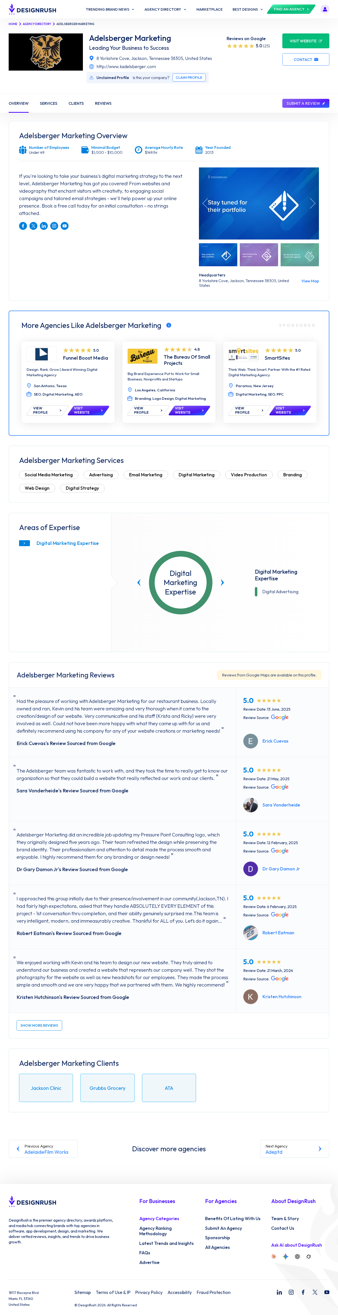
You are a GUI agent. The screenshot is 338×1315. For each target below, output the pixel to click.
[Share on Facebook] (23, 226)
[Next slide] (222, 582)
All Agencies (217, 1247)
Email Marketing (145, 475)
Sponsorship (217, 1237)
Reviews (103, 103)
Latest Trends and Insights (166, 1243)
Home (13, 24)
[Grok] (308, 1256)
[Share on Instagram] (54, 226)
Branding (292, 475)
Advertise (149, 1262)
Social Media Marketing (49, 475)
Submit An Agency (223, 1228)
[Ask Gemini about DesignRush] (285, 1256)
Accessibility (180, 1292)
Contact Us (282, 1228)
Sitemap (82, 1292)
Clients (76, 103)
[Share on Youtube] (65, 226)
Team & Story (285, 1218)
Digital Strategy (82, 488)
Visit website (303, 40)
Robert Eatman (278, 933)
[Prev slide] (139, 582)
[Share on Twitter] (33, 226)
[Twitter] (315, 1292)
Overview (19, 103)
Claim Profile (189, 77)
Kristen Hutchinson (282, 996)
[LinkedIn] (279, 1292)
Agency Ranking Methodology (155, 1231)
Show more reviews (39, 1025)
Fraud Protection (214, 1292)
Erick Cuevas (276, 741)
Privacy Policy (149, 1292)
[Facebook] (303, 1292)
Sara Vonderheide (281, 805)
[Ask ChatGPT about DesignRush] (297, 1256)
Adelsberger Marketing (130, 38)
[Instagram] (291, 1292)
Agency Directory (37, 24)
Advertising (101, 475)
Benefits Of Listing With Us (233, 1218)
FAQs (144, 1253)
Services (48, 103)
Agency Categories (159, 1218)
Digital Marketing (197, 475)
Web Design (37, 488)
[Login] (324, 9)
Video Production (249, 475)
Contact (303, 59)
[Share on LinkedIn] (44, 226)
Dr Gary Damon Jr (281, 869)
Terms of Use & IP (113, 1292)
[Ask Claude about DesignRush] (273, 1256)
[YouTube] (326, 1292)
